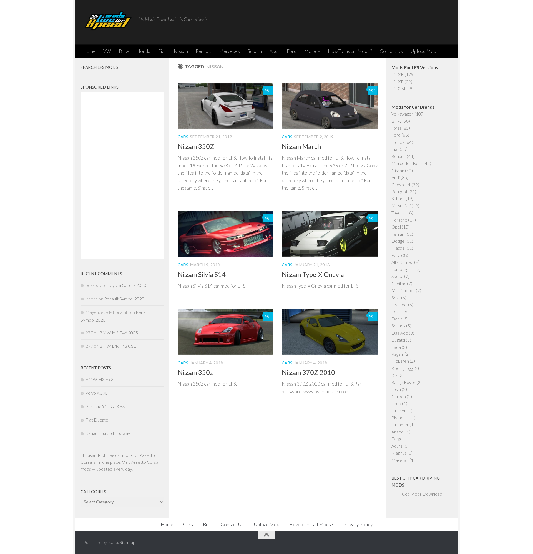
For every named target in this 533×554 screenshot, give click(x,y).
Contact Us (391, 51)
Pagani (397, 354)
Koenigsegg (402, 368)
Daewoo (399, 332)
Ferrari (397, 234)
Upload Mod (423, 51)
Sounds (398, 325)
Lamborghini (402, 269)
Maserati (400, 460)
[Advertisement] (122, 175)
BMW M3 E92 (99, 379)
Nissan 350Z (196, 146)
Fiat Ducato (97, 419)
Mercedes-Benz (407, 163)
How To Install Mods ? (350, 51)
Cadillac (398, 283)
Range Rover (403, 382)
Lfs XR (397, 74)
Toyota (397, 212)
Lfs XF (397, 81)
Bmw (124, 51)
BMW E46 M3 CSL (117, 346)
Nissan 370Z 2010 (308, 372)
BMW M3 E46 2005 (118, 332)
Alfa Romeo (402, 262)
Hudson (398, 410)
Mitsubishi (401, 205)
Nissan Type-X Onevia (313, 274)
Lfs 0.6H (399, 88)
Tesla (396, 389)
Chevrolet (401, 184)
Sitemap (127, 542)
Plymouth (400, 417)
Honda (143, 51)
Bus (207, 524)
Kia (394, 375)
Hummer (400, 424)
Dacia (397, 318)
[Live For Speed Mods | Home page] (108, 22)
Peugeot (399, 191)
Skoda (397, 276)
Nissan (181, 51)
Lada (396, 347)
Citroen (398, 396)
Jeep (396, 403)
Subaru (255, 51)
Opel (396, 226)
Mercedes (229, 51)
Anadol (397, 431)
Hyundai (399, 304)
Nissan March (301, 146)
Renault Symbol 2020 (124, 298)
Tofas (396, 128)
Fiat (162, 51)
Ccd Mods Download (422, 494)
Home (89, 51)
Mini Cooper (403, 290)
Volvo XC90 (97, 392)
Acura (397, 445)
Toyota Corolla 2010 (127, 285)
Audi (274, 51)
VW (107, 51)
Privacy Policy (358, 524)
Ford (291, 51)
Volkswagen (402, 113)
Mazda (397, 247)
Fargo (397, 438)
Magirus (398, 452)
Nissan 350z (195, 372)
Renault (203, 51)
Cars (183, 136)
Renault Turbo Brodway (108, 433)
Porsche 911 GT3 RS (105, 406)
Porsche (399, 219)
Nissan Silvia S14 (202, 274)
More (310, 51)
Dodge (397, 241)
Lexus (397, 311)
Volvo (396, 255)
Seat (395, 297)
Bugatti (398, 339)
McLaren (400, 361)
